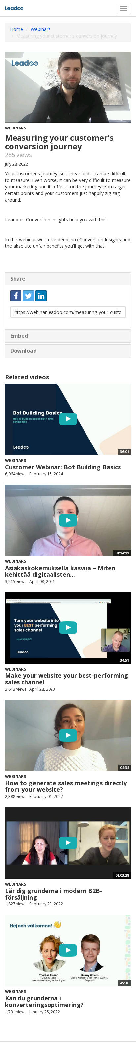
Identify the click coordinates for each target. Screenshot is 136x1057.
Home (16, 29)
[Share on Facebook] (15, 295)
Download (23, 350)
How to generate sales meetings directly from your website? (66, 786)
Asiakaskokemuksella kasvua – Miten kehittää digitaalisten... (60, 571)
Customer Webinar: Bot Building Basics (63, 467)
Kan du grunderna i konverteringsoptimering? (44, 1001)
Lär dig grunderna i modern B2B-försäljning (53, 894)
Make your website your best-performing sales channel (66, 678)
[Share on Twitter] (28, 295)
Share (17, 278)
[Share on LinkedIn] (41, 295)
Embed (19, 335)
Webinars (41, 29)
